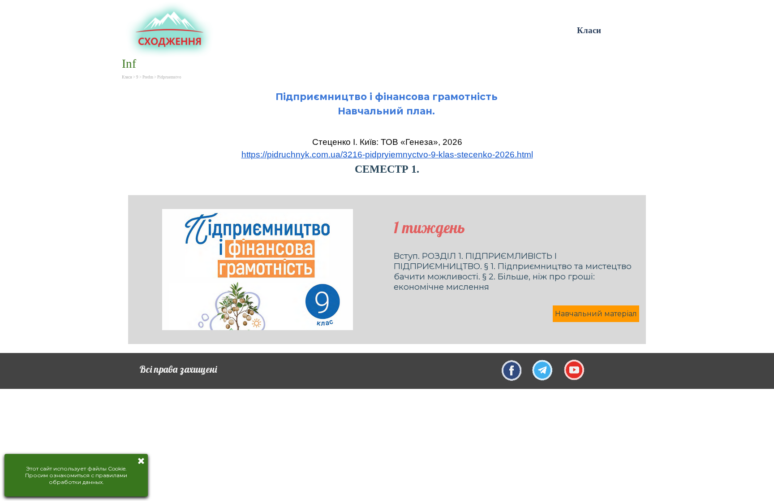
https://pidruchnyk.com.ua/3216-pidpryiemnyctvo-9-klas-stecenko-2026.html (387, 154)
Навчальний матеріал (596, 313)
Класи (589, 30)
